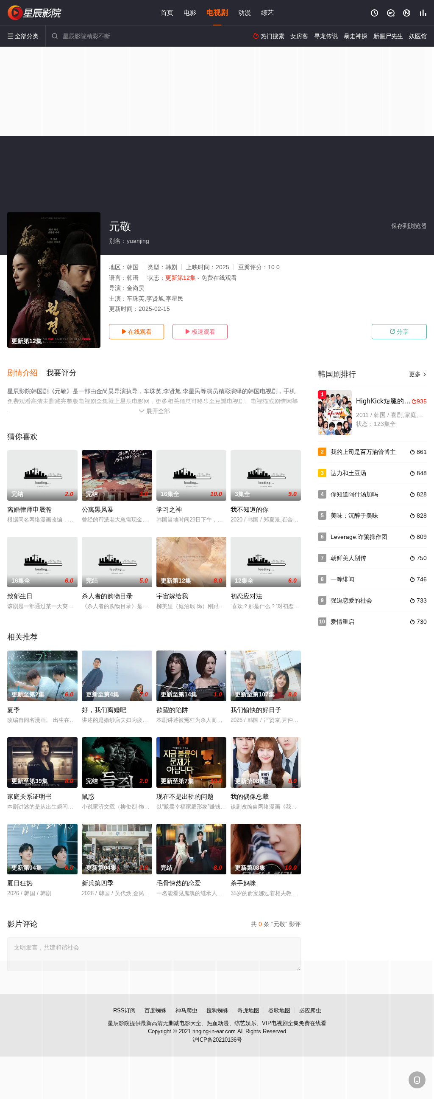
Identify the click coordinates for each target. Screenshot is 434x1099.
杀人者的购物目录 (107, 596)
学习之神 (169, 509)
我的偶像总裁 (250, 796)
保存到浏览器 (409, 226)
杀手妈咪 (243, 883)
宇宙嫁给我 (172, 596)
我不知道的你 (250, 509)
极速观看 (200, 331)
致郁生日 (20, 596)
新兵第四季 (98, 883)
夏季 (13, 709)
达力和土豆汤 (348, 473)
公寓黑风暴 (98, 509)
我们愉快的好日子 (256, 709)
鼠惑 (88, 796)
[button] (26, 373)
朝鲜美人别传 (348, 558)
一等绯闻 (342, 579)
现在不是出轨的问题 (185, 796)
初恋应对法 (246, 596)
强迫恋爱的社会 (351, 600)
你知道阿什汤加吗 (354, 494)
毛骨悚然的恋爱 (178, 883)
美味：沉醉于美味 (354, 515)
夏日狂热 (20, 883)
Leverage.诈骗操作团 (359, 536)
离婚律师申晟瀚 (29, 509)
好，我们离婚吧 (104, 709)
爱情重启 (342, 621)
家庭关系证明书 (29, 796)
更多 (418, 374)
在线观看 (136, 331)
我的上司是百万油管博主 (363, 451)
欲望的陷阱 (172, 709)
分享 (399, 331)
